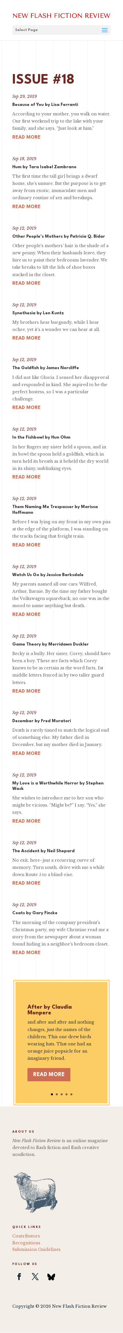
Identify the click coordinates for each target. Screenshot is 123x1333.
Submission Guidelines (36, 1249)
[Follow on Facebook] (19, 1277)
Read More (49, 1074)
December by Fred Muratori (41, 721)
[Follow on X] (35, 1277)
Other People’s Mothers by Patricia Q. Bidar (58, 237)
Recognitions (26, 1242)
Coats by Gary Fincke (34, 913)
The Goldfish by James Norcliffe (45, 368)
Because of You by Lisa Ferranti (45, 105)
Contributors (26, 1236)
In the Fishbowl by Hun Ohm (41, 437)
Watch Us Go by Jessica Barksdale (48, 575)
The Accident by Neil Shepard (43, 851)
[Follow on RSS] (51, 1277)
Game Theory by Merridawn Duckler (50, 644)
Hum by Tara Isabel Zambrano (44, 167)
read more (26, 137)
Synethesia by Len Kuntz (38, 313)
